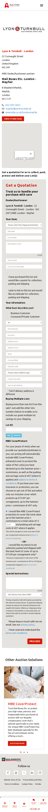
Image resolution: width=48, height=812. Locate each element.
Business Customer (20, 313)
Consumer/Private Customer (25, 316)
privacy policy (27, 624)
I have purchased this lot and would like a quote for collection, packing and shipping (25, 280)
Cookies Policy (27, 784)
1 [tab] (20, 752)
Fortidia (38, 784)
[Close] (31, 154)
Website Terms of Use (12, 780)
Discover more (17, 743)
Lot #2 (9, 425)
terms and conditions (16, 633)
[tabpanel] (24, 707)
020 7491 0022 (12, 105)
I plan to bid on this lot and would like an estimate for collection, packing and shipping (25, 294)
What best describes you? (20, 308)
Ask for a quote (33, 803)
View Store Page (13, 119)
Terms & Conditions (11, 784)
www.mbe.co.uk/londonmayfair (21, 112)
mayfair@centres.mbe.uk (18, 108)
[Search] (35, 809)
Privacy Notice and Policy (32, 780)
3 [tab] (27, 752)
